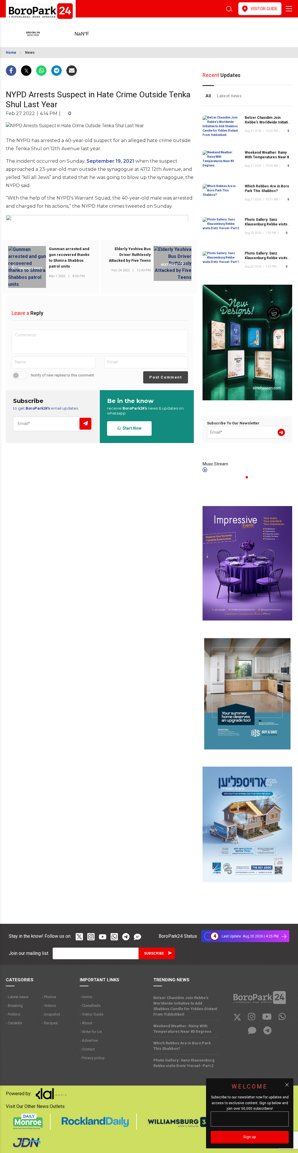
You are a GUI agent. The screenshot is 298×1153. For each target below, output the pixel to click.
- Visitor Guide (91, 1014)
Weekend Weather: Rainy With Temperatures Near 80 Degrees (268, 157)
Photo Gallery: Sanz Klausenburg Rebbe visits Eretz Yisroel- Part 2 (266, 224)
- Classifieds (90, 1005)
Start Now (131, 428)
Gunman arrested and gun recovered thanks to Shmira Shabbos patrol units (69, 257)
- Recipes (50, 1023)
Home (11, 53)
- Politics (13, 1014)
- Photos (49, 997)
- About (86, 1023)
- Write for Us (91, 1032)
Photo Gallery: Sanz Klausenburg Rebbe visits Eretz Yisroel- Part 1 (266, 258)
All (208, 95)
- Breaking (14, 1005)
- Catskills (14, 1023)
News (30, 53)
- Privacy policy (92, 1058)
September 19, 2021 (110, 161)
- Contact (87, 1049)
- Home (86, 997)
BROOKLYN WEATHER (91, 32)
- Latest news (17, 997)
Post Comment (165, 377)
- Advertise (89, 1040)
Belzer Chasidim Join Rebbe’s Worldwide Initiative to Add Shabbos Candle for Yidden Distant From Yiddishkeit (185, 1006)
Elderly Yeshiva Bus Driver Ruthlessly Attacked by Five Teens (130, 255)
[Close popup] (287, 1084)
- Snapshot (51, 1014)
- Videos (49, 1005)
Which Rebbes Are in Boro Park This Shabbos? (267, 188)
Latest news (229, 95)
